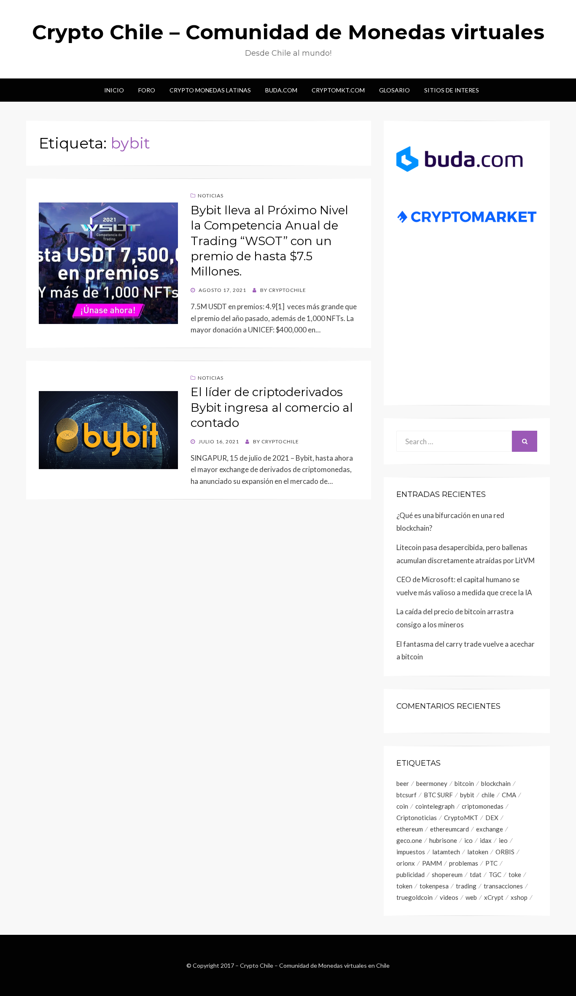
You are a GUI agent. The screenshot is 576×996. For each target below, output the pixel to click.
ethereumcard (449, 829)
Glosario (394, 90)
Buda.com (281, 90)
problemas (463, 863)
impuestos (410, 852)
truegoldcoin (414, 897)
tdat (476, 874)
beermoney (431, 783)
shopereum (447, 874)
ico (468, 840)
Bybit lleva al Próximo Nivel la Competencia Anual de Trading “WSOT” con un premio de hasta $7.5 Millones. (269, 241)
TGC (495, 874)
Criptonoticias (416, 817)
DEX (491, 817)
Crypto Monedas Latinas (210, 90)
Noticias (210, 195)
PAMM (432, 863)
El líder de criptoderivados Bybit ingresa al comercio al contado (272, 407)
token (404, 886)
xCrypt (493, 897)
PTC (491, 863)
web (471, 897)
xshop (519, 897)
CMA (509, 795)
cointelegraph (435, 806)
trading (466, 886)
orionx (405, 863)
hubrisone (443, 840)
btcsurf (406, 795)
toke (515, 874)
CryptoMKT (461, 817)
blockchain (496, 783)
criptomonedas (482, 806)
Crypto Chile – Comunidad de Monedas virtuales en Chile (315, 965)
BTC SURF (438, 795)
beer (402, 783)
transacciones (503, 886)
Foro (146, 90)
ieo (503, 840)
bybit (467, 795)
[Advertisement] (466, 327)
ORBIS (504, 852)
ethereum (409, 829)
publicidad (410, 874)
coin (402, 806)
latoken (477, 852)
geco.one (409, 840)
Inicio (114, 90)
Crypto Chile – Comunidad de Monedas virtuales (288, 32)
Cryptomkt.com (338, 90)
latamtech (446, 852)
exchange (489, 829)
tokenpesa (434, 886)
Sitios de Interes (451, 90)
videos (449, 897)
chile (488, 795)
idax (486, 840)
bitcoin (464, 783)
